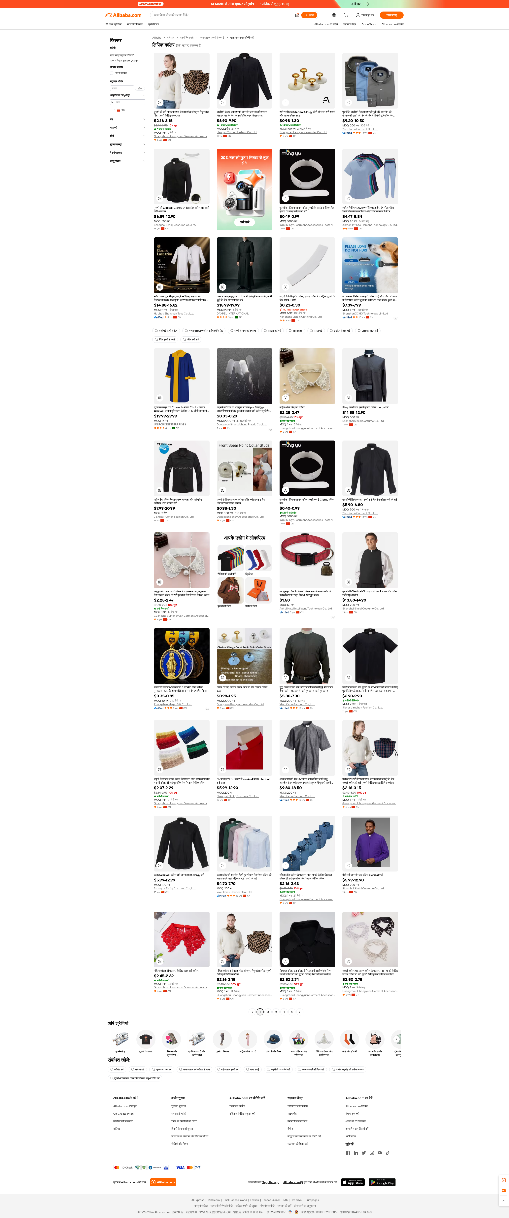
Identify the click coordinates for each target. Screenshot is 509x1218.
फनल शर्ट (318, 330)
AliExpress (197, 1200)
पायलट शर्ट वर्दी (274, 330)
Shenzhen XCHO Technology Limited (365, 313)
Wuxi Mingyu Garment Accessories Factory (306, 224)
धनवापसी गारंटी (178, 1113)
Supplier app (270, 1182)
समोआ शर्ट (139, 1069)
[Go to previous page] (252, 1011)
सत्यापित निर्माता (237, 1106)
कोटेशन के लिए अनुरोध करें (242, 1113)
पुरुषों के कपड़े (187, 37)
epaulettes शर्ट (164, 1069)
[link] (504, 1180)
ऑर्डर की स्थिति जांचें (356, 1121)
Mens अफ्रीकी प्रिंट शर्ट (313, 1069)
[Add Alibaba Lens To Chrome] (163, 1182)
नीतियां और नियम (179, 1143)
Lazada (254, 1200)
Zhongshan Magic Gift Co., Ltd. (173, 704)
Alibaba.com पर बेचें (357, 1106)
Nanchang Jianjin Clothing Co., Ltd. (301, 316)
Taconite (297, 330)
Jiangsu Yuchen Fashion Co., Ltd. (237, 132)
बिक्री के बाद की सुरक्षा (182, 1128)
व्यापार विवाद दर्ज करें (297, 1121)
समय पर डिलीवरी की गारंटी (184, 1121)
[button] (297, 15)
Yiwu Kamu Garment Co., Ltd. (360, 129)
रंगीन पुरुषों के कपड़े (167, 339)
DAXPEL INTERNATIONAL (233, 313)
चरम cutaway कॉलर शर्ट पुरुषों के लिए (206, 330)
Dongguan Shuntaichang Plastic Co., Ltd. (242, 424)
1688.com (214, 1200)
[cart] (347, 15)
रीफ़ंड (290, 1128)
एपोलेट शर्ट (119, 1069)
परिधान (170, 37)
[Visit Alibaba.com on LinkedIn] (356, 1152)
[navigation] (128, 525)
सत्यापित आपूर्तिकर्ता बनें (357, 1128)
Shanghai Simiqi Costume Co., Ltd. (175, 224)
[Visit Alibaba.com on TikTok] (387, 1152)
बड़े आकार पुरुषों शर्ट (230, 1069)
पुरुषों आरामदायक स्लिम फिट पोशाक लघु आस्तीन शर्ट (137, 1078)
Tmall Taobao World (235, 1200)
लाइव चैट (292, 1113)
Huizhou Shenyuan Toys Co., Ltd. (174, 313)
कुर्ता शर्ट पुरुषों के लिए (168, 330)
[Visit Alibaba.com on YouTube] (379, 1152)
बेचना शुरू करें (352, 1113)
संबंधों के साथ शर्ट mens (245, 330)
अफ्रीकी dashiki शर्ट (280, 1069)
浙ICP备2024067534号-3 (356, 1212)
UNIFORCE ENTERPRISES (170, 424)
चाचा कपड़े (254, 1069)
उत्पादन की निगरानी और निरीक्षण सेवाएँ (189, 1136)
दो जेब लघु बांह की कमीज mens (350, 1069)
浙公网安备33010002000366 (319, 1212)
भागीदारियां (351, 1136)
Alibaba (156, 37)
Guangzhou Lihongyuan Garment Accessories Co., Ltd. (182, 136)
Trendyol (296, 1200)
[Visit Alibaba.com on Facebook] (348, 1152)
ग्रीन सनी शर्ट (193, 339)
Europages (312, 1200)
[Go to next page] (299, 1011)
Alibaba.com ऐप (293, 1182)
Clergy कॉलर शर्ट (370, 330)
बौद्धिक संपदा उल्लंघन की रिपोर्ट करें (304, 1136)
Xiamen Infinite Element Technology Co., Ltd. (369, 224)
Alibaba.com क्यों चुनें (125, 1106)
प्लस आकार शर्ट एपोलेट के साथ (196, 1069)
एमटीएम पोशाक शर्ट (342, 330)
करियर (116, 1128)
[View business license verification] (290, 1212)
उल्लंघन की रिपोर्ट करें (298, 1143)
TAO (285, 1200)
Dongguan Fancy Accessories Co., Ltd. (303, 132)
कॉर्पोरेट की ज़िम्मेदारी (123, 1121)
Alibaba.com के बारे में (125, 1097)
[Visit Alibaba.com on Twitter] (363, 1152)
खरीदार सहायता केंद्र (298, 1106)
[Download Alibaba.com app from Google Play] (382, 1182)
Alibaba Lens (129, 1182)
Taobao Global (271, 1200)
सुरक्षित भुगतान (178, 1106)
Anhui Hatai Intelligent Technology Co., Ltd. (306, 608)
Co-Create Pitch (123, 1113)
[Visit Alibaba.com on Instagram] (371, 1152)
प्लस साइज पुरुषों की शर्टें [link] (242, 37)
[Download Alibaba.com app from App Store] (353, 1182)
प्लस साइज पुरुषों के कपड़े (212, 37)
